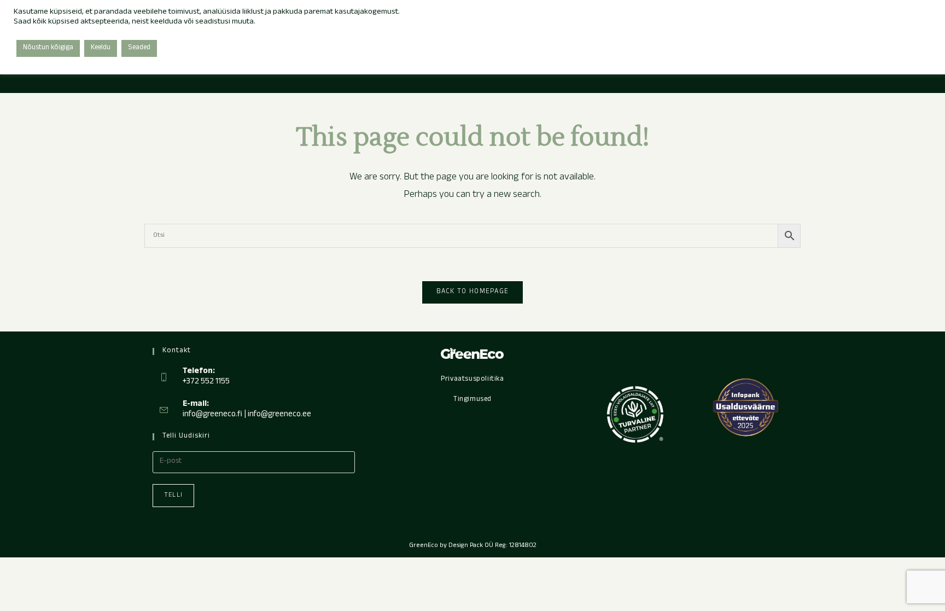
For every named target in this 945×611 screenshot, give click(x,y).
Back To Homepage (472, 292)
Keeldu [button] (100, 48)
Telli (173, 495)
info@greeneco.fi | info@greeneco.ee (247, 415)
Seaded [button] (139, 48)
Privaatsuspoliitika (472, 380)
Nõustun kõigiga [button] (48, 48)
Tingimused (472, 400)
